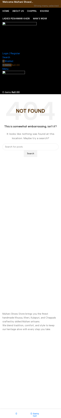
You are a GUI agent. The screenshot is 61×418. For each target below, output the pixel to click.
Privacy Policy (9, 394)
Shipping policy (10, 400)
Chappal (7, 358)
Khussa (6, 363)
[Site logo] (19, 36)
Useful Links (10, 389)
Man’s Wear (8, 375)
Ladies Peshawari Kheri (14, 369)
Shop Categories (13, 347)
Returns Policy (10, 405)
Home (5, 353)
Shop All (6, 380)
